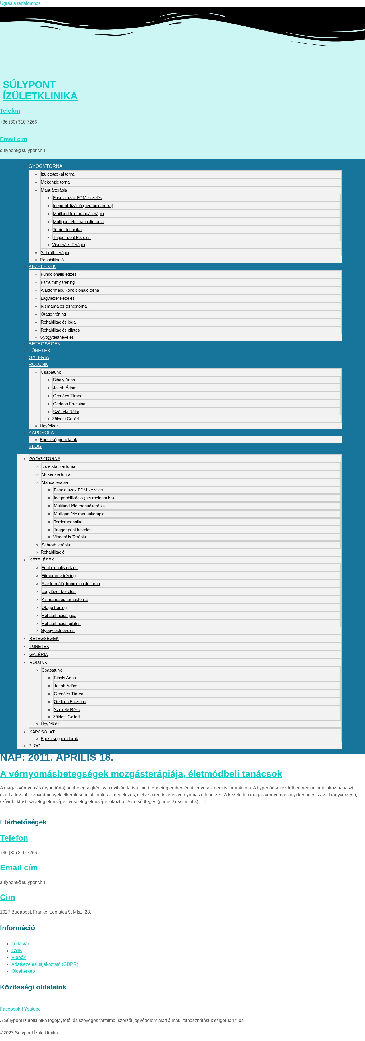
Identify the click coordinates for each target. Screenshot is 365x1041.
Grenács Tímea (67, 395)
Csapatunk (51, 372)
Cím (7, 897)
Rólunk (38, 364)
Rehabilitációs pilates (60, 330)
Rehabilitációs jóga (58, 322)
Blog (35, 446)
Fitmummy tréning (58, 282)
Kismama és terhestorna (64, 306)
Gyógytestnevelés (57, 337)
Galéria (39, 357)
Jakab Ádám (65, 387)
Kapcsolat (42, 432)
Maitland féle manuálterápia (78, 213)
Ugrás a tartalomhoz (20, 3)
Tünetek (39, 350)
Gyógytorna (45, 166)
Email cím (13, 139)
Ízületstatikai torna (57, 174)
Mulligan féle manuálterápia (78, 221)
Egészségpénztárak (58, 439)
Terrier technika (67, 229)
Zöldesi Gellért (65, 418)
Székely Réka (66, 411)
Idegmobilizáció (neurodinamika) (83, 205)
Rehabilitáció (52, 259)
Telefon (10, 111)
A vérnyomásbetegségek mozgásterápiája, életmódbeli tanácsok (141, 774)
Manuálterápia (54, 190)
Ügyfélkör (49, 425)
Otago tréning (53, 314)
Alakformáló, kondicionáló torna (70, 290)
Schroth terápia (55, 252)
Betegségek (45, 344)
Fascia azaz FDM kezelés (77, 197)
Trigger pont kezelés (72, 237)
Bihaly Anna (64, 379)
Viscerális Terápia (68, 244)
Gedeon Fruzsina (69, 403)
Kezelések (42, 266)
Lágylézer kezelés (58, 298)
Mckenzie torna (55, 182)
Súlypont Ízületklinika (40, 90)
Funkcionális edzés (59, 274)
